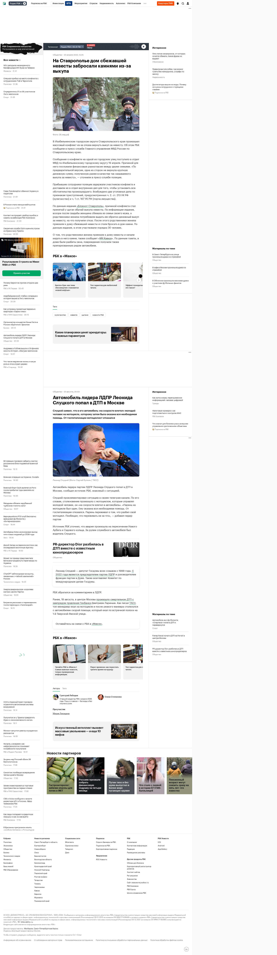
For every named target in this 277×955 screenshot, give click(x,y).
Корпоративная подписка (106, 849)
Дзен (67, 852)
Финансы (7, 70)
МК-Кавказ (106, 238)
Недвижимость (158, 77)
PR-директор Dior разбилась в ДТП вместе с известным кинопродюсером (78, 548)
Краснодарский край (43, 866)
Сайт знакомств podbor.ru (138, 882)
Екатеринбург (40, 845)
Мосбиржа (28, 928)
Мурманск (38, 897)
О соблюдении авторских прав (48, 939)
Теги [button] (55, 306)
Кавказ (37, 890)
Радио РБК (15, 4)
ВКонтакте (69, 842)
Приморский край (41, 901)
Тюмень (37, 883)
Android (161, 845)
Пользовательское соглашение (79, 939)
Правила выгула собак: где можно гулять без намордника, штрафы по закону (168, 71)
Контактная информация (137, 845)
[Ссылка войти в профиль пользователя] (187, 3)
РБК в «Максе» (65, 256)
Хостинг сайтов (133, 872)
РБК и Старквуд (9, 367)
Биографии (8, 863)
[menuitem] (38, 3)
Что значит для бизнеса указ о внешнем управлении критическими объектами (170, 424)
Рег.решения (132, 875)
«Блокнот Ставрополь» (90, 205)
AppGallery (162, 849)
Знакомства (131, 879)
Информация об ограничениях (17, 939)
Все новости (10, 60)
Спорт (6, 97)
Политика (7, 83)
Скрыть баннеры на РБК (106, 842)
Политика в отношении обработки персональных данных (121, 939)
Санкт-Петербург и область (45, 842)
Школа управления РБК (136, 893)
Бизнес (6, 327)
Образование (157, 61)
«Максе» (97, 623)
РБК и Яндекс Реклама (12, 751)
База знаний (8, 866)
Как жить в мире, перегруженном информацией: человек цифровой (167, 398)
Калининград (39, 863)
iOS (159, 842)
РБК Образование (10, 869)
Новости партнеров (64, 753)
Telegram (69, 849)
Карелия (37, 894)
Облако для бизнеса (135, 863)
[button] (177, 3)
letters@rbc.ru (27, 921)
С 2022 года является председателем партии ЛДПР (95, 572)
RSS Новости (101, 859)
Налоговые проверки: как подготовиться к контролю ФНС (166, 411)
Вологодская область (43, 859)
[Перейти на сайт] (21, 49)
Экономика (8, 845)
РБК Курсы (131, 889)
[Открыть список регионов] (177, 3)
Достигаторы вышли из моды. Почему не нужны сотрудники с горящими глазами (169, 86)
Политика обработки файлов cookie (166, 939)
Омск (36, 852)
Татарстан (38, 880)
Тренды (155, 403)
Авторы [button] (56, 688)
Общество (7, 340)
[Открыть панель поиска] (183, 3)
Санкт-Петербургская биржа (46, 928)
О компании (132, 842)
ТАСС (132, 602)
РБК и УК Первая (10, 288)
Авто (5, 537)
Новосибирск (40, 849)
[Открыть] (21, 3)
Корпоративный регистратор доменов (139, 867)
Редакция (131, 849)
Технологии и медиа (11, 581)
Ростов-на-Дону (40, 876)
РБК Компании (9, 220)
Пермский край (40, 873)
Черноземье (39, 887)
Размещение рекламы (136, 852)
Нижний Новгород (41, 869)
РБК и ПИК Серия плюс (13, 314)
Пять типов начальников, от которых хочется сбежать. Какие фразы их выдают (168, 56)
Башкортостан (40, 856)
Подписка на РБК (103, 845)
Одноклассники (71, 845)
